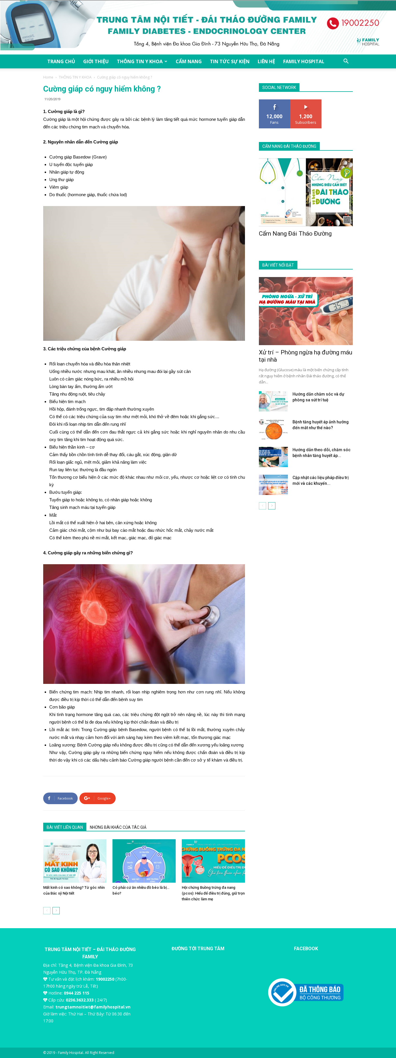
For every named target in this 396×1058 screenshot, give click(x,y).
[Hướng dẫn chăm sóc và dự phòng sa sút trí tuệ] (273, 401)
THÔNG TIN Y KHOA (140, 61)
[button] (346, 62)
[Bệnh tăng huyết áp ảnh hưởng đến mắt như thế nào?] (273, 429)
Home (48, 77)
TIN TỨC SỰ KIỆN (230, 61)
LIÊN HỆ (266, 61)
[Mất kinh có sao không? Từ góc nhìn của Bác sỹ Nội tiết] (74, 861)
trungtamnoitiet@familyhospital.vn (92, 1007)
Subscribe (306, 101)
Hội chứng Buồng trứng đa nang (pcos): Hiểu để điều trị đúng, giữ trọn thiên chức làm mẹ (213, 893)
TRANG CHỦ (61, 61)
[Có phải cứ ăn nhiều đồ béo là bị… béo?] (144, 861)
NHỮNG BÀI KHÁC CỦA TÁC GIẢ (118, 827)
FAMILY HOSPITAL (303, 61)
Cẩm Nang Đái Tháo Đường (295, 233)
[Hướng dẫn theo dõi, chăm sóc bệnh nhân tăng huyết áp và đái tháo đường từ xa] (273, 457)
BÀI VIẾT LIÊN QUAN (65, 827)
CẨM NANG (189, 61)
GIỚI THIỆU (96, 61)
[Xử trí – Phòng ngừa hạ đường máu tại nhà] (306, 311)
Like (274, 101)
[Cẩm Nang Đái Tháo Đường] (306, 192)
